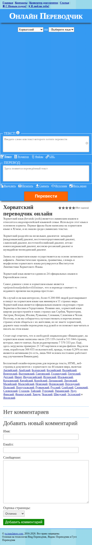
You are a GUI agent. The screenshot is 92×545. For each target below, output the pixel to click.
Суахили (24, 390)
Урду (73, 390)
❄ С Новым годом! (15, 6)
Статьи (64, 2)
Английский (10, 370)
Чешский (47, 394)
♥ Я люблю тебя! (38, 6)
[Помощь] (18, 133)
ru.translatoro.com (14, 533)
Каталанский (11, 380)
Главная (8, 2)
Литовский (70, 380)
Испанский (49, 377)
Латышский (56, 380)
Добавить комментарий (23, 522)
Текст (8, 156)
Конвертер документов (43, 2)
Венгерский (10, 373)
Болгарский (38, 370)
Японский (9, 397)
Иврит (18, 377)
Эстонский (73, 394)
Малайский (10, 384)
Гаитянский (43, 373)
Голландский (59, 373)
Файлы (39, 156)
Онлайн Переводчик (46, 15)
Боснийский (54, 370)
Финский (8, 394)
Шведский (60, 394)
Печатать (27, 185)
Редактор (23, 156)
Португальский (25, 387)
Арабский (24, 370)
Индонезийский (32, 377)
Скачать (44, 185)
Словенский (10, 390)
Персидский (72, 384)
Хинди (36, 394)
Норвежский (56, 384)
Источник (61, 185)
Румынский (42, 387)
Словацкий (81, 387)
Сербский (67, 387)
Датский (8, 377)
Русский (55, 387)
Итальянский (65, 377)
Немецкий (41, 384)
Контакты (21, 2)
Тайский (36, 390)
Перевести (46, 196)
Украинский (62, 390)
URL (52, 156)
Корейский (40, 380)
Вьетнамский (26, 373)
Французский (23, 394)
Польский (9, 387)
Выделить (10, 185)
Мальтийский (26, 384)
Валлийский (69, 370)
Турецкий (47, 390)
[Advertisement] (46, 81)
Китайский (26, 380)
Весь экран (79, 185)
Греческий (74, 373)
